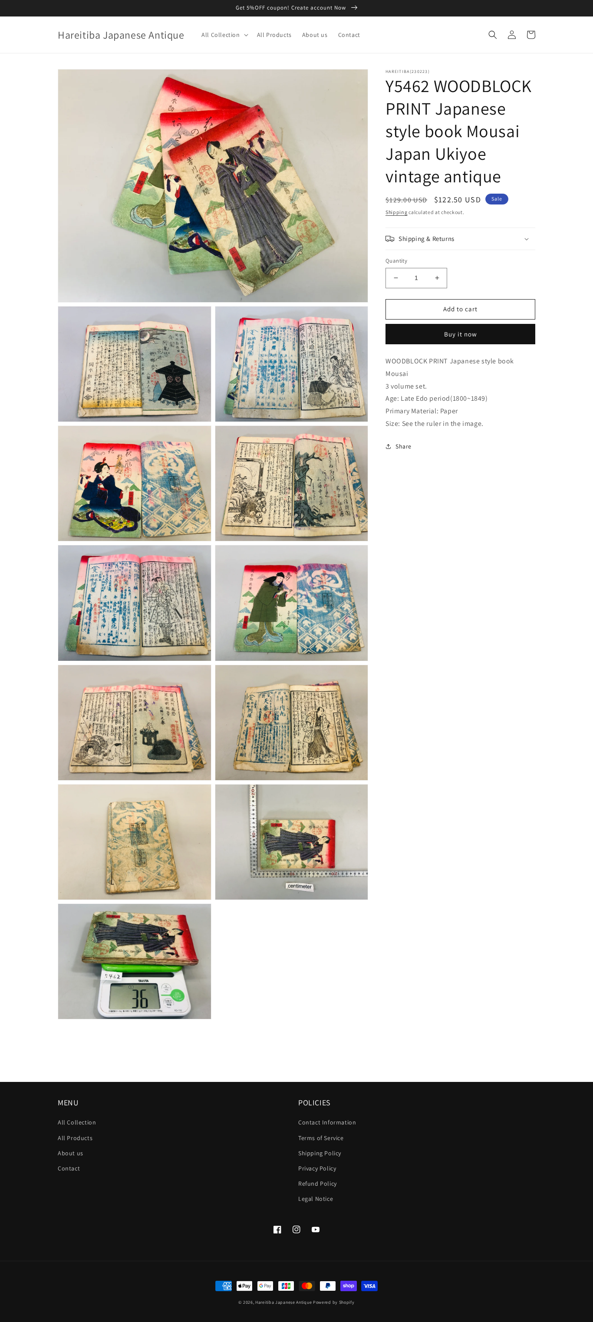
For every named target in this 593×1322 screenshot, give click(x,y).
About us (70, 1153)
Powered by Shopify (334, 1302)
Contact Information (327, 1122)
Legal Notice (315, 1199)
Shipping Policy (319, 1153)
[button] (223, 35)
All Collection (77, 1122)
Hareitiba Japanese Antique (283, 1302)
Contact (69, 1168)
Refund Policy (317, 1183)
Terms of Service (321, 1138)
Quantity (396, 260)
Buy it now (460, 334)
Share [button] (403, 446)
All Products (75, 1138)
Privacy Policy (317, 1168)
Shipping (396, 212)
